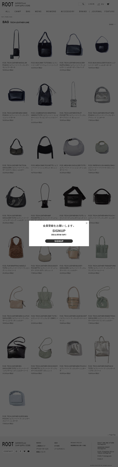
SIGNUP (59, 241)
